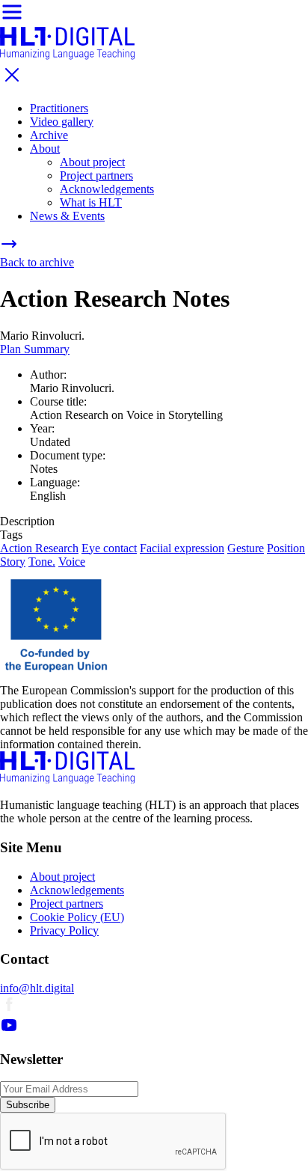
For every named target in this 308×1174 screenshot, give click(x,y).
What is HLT (91, 202)
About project (92, 162)
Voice (71, 561)
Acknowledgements (107, 189)
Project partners (96, 175)
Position (286, 548)
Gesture (245, 548)
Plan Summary (35, 349)
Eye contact (109, 548)
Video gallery (61, 121)
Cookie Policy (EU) (77, 917)
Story (12, 561)
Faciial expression (182, 548)
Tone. (41, 561)
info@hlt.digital (37, 988)
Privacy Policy (64, 930)
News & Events (67, 216)
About (45, 148)
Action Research (39, 548)
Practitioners (59, 108)
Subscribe (27, 1104)
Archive (49, 135)
